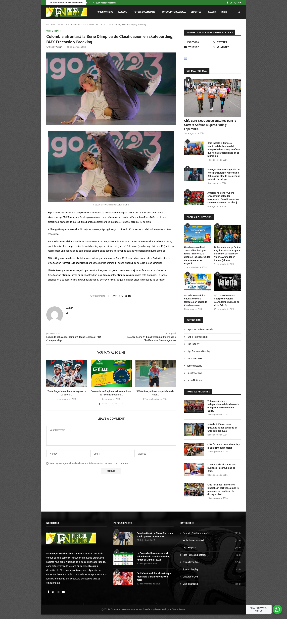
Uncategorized (194, 373)
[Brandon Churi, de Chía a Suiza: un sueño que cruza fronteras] (123, 538)
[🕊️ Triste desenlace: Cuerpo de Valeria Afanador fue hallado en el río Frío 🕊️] (227, 282)
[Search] (239, 12)
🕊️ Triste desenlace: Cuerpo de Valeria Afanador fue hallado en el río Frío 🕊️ (226, 300)
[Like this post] (115, 296)
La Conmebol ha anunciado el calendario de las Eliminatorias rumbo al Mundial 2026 (153, 556)
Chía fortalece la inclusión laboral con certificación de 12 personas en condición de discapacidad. (223, 489)
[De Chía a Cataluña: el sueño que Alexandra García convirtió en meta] (123, 578)
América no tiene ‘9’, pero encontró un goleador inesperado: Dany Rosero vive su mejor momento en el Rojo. (223, 197)
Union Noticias (105, 12)
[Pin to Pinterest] (126, 296)
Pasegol (122, 12)
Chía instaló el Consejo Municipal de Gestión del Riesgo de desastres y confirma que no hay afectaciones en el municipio (223, 149)
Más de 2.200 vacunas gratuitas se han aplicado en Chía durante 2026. (222, 427)
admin (59, 47)
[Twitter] (231, 2)
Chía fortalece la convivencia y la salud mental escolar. (223, 446)
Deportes (196, 12)
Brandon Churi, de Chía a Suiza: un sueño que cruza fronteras (155, 535)
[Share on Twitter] (122, 296)
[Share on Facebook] (119, 296)
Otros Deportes (194, 358)
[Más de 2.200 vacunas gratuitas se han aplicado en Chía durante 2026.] (194, 429)
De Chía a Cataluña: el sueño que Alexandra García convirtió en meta (154, 576)
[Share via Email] (129, 296)
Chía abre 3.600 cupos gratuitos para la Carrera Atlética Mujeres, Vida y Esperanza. (210, 125)
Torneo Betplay (194, 365)
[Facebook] (227, 2)
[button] (90, 2)
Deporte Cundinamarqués (200, 329)
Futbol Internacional (197, 336)
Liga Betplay (193, 344)
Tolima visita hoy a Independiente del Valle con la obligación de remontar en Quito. (223, 406)
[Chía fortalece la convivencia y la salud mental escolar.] (194, 449)
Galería (212, 12)
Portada (50, 24)
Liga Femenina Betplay (198, 351)
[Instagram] (235, 2)
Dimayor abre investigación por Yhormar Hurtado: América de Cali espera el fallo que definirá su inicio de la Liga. (223, 174)
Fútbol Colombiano (144, 12)
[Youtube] (240, 2)
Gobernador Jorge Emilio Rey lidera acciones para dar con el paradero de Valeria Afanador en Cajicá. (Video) (227, 253)
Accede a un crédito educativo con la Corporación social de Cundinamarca (195, 300)
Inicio (224, 12)
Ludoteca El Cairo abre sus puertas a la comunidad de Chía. (221, 467)
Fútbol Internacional (174, 12)
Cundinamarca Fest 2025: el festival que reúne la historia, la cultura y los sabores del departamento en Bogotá (197, 255)
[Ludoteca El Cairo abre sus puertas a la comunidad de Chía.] (194, 469)
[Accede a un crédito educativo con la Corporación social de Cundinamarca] (197, 282)
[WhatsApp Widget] (277, 609)
